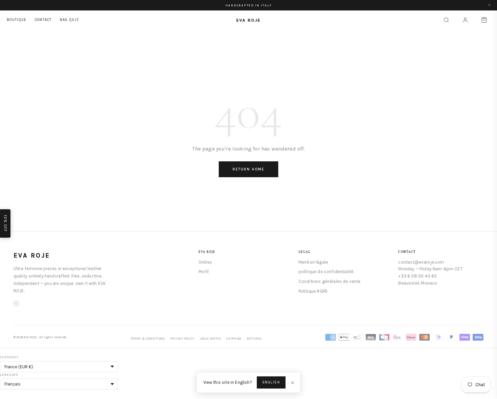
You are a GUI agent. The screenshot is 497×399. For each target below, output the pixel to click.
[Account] (465, 20)
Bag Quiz (69, 20)
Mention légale (313, 262)
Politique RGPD (313, 291)
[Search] (446, 20)
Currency (9, 357)
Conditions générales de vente (330, 281)
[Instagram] (16, 304)
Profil (203, 271)
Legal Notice (210, 338)
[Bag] (484, 20)
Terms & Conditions (148, 338)
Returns (254, 338)
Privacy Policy (182, 338)
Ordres (205, 262)
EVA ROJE (32, 255)
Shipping (233, 338)
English (271, 382)
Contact (43, 20)
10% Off (5, 223)
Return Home (248, 169)
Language (9, 374)
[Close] (489, 5)
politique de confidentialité (326, 271)
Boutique (17, 20)
